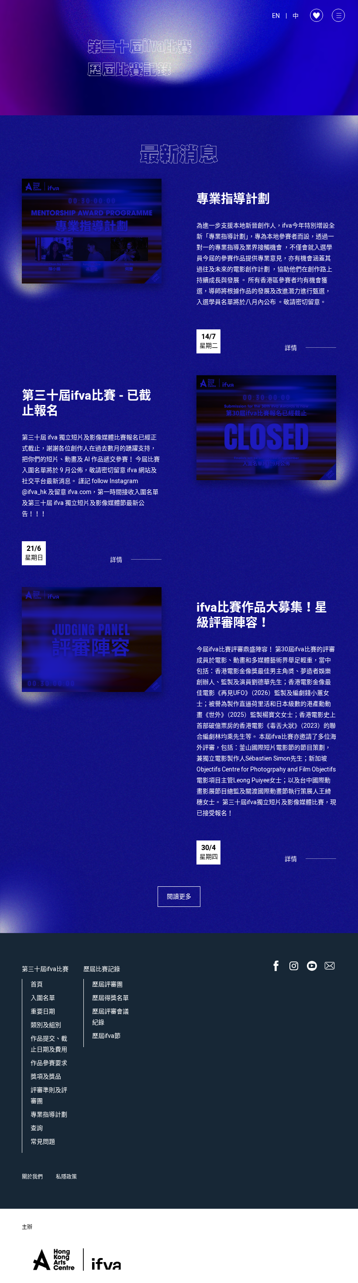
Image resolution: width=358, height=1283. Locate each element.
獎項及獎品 (46, 1076)
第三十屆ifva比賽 (45, 969)
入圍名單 (43, 998)
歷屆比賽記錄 (101, 969)
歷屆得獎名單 (110, 998)
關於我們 (32, 1177)
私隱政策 (66, 1177)
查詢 (37, 1128)
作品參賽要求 (49, 1063)
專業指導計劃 (49, 1114)
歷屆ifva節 (106, 1036)
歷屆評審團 (107, 984)
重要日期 (43, 1011)
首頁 (37, 984)
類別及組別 (46, 1025)
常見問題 (43, 1141)
